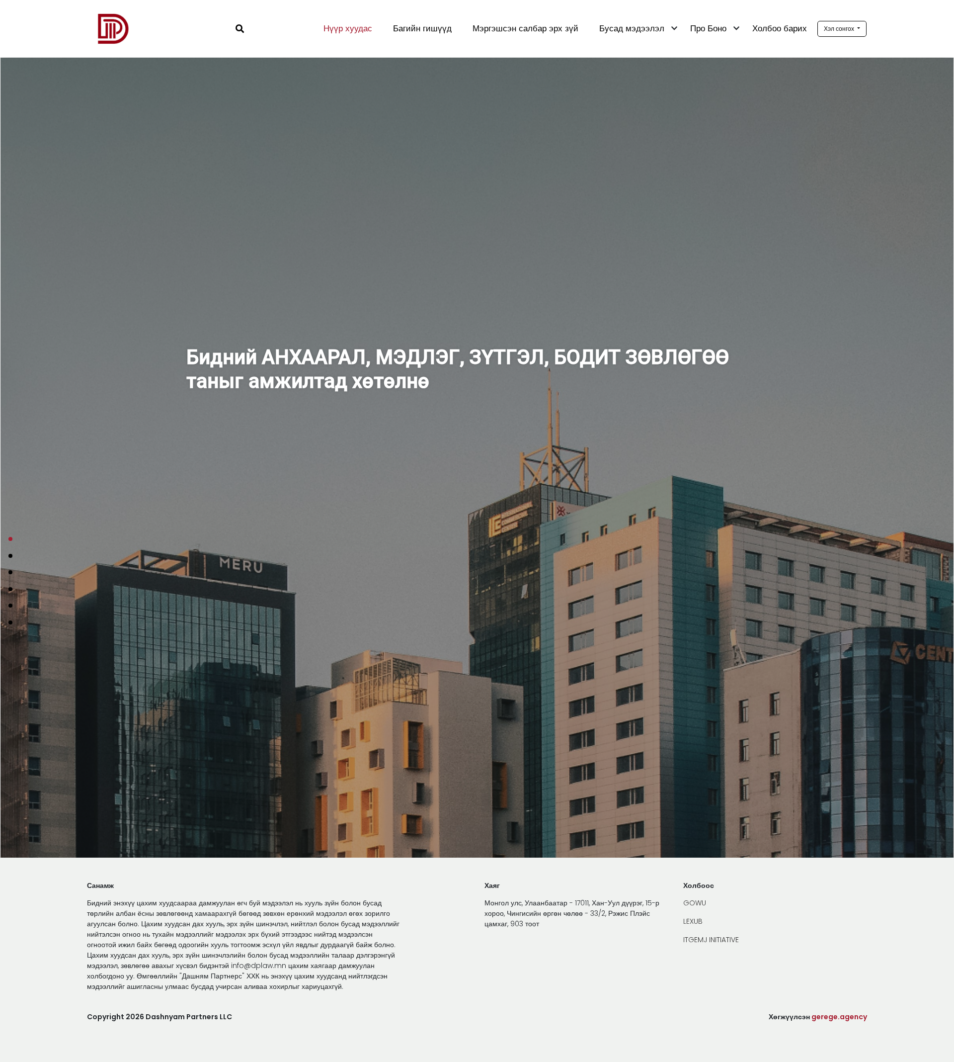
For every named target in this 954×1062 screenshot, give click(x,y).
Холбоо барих (779, 28)
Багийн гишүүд (422, 28)
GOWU (694, 903)
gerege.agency (839, 1017)
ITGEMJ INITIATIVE (711, 940)
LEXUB (693, 921)
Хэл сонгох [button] (840, 28)
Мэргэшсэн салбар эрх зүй (525, 28)
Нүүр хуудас (347, 28)
